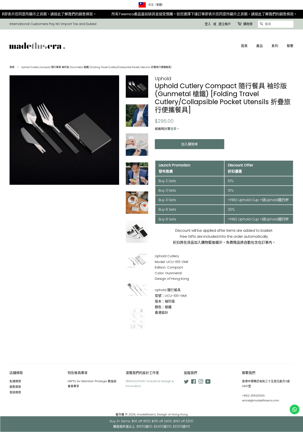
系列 (275, 45)
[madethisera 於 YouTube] (208, 382)
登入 (208, 24)
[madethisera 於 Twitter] (186, 382)
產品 (259, 45)
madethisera (146, 414)
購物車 (248, 24)
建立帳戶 (224, 24)
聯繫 (290, 45)
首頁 (244, 45)
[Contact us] (294, 409)
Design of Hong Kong (172, 414)
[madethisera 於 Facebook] (193, 382)
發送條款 (15, 392)
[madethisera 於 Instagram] (200, 382)
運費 (173, 128)
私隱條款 (15, 381)
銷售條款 (15, 387)
